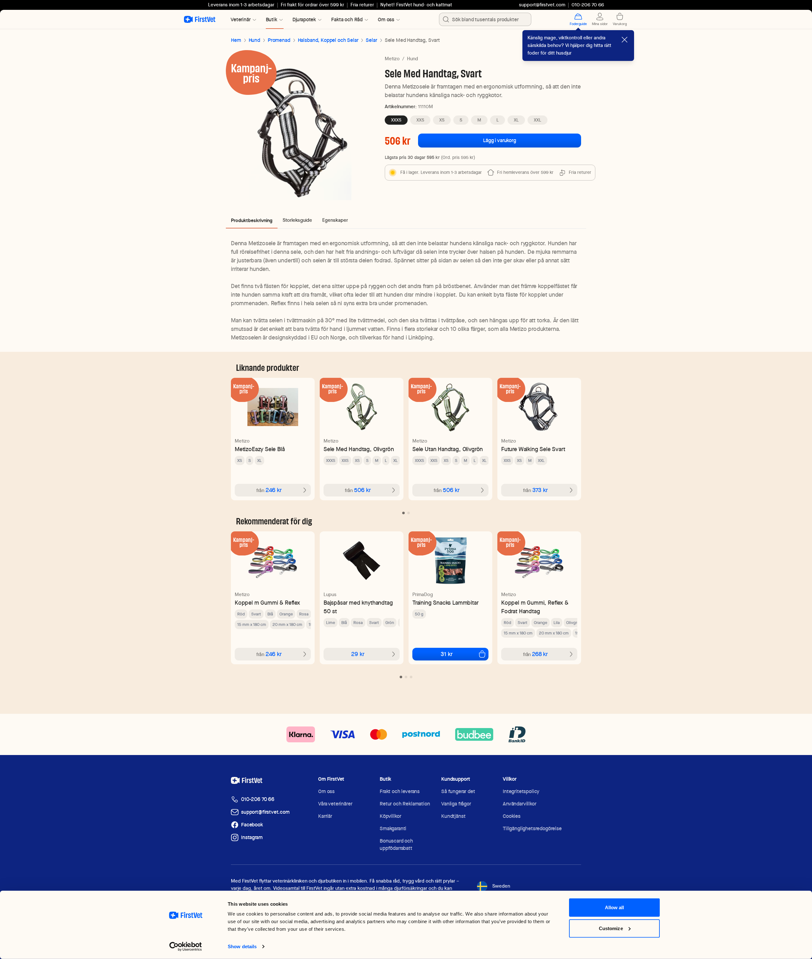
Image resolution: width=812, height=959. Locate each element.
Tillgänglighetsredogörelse (532, 828)
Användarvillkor (519, 803)
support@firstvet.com (542, 5)
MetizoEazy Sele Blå (260, 449)
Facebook (252, 824)
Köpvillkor (390, 816)
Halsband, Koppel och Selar (328, 40)
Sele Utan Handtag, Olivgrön (447, 449)
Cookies (512, 816)
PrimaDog (422, 594)
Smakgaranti (393, 828)
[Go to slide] (403, 513)
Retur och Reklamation (405, 803)
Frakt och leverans (400, 791)
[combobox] (485, 19)
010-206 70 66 (257, 799)
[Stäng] (625, 40)
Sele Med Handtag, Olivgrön (359, 449)
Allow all (614, 915)
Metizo (392, 59)
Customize (611, 935)
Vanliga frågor (456, 803)
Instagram (252, 837)
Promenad (279, 40)
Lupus (330, 594)
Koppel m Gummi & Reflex (267, 603)
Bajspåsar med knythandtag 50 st (358, 607)
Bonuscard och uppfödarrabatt (396, 844)
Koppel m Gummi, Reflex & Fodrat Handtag (534, 607)
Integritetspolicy (521, 791)
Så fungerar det (458, 791)
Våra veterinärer (335, 803)
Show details (175, 946)
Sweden (501, 886)
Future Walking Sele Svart (533, 449)
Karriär (325, 816)
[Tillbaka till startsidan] (199, 19)
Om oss (326, 791)
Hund (254, 40)
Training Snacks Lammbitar (445, 603)
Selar (371, 40)
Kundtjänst (453, 816)
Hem (236, 40)
